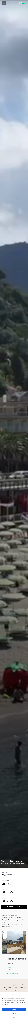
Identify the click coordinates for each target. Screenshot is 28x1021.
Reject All (14, 1017)
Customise (14, 1013)
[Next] (24, 933)
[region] (14, 1006)
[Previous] (3, 933)
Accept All (14, 1009)
